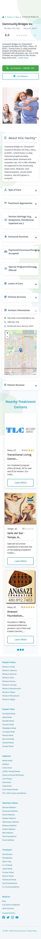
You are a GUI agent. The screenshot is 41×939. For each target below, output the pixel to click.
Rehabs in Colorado (9, 685)
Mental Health (7, 760)
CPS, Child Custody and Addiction (14, 793)
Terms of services (19, 931)
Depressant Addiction (10, 811)
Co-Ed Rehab (7, 865)
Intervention (6, 782)
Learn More (21, 483)
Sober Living (6, 861)
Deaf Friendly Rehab (9, 883)
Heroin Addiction (8, 840)
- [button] (7, 336)
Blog (4, 901)
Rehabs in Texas (8, 678)
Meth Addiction (7, 833)
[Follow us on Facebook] (3, 917)
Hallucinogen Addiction (10, 822)
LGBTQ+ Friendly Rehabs (11, 771)
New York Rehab (8, 739)
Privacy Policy (32, 931)
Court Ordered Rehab (10, 789)
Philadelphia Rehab (9, 728)
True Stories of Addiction (11, 905)
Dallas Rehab (7, 717)
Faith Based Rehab (9, 880)
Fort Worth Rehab (8, 714)
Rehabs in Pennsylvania (10, 696)
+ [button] (7, 332)
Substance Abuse (10, 803)
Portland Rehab (8, 743)
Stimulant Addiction (9, 807)
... (22, 58)
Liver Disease (7, 779)
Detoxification (7, 854)
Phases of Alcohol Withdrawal (13, 775)
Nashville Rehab (8, 721)
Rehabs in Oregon (8, 692)
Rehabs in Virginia (8, 699)
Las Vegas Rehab (8, 732)
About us (6, 897)
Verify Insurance (8, 908)
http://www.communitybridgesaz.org (21, 318)
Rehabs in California (9, 670)
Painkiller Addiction (9, 818)
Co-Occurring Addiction (10, 887)
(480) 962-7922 (13, 322)
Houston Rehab (8, 724)
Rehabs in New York (9, 674)
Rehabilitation (7, 858)
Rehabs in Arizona (8, 681)
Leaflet (34, 374)
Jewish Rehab (7, 869)
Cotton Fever (7, 768)
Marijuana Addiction (9, 825)
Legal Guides (7, 786)
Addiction (6, 756)
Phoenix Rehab (7, 735)
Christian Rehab (8, 872)
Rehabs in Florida (8, 667)
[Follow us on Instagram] (12, 917)
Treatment (7, 850)
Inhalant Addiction (8, 829)
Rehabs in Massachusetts (11, 688)
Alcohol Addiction (8, 815)
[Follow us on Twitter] (8, 917)
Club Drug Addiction (9, 836)
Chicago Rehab (7, 746)
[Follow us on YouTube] (17, 917)
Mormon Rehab (8, 876)
